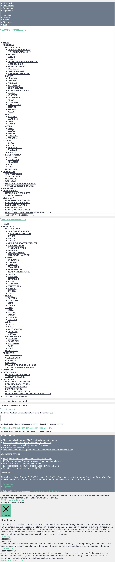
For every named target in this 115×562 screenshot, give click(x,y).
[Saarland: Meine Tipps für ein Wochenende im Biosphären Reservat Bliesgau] (4, 420)
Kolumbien (13, 162)
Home (6, 42)
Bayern (12, 54)
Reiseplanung (10, 191)
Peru (10, 167)
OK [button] (1, 500)
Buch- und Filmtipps (16, 205)
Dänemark (13, 78)
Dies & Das (8, 198)
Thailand (12, 150)
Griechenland (15, 88)
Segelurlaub (12, 176)
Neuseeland (11, 169)
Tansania (12, 138)
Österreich (14, 97)
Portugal (13, 102)
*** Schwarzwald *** (20, 52)
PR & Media (8, 5)
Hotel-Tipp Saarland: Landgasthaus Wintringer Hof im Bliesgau (26, 413)
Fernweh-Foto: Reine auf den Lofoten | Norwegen (25, 445)
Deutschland (12, 47)
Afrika (9, 126)
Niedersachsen (16, 64)
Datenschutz (8, 8)
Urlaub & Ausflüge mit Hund (20, 183)
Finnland (12, 83)
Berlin (11, 57)
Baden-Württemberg (19, 50)
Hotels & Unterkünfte (17, 193)
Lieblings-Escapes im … (17, 203)
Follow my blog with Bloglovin (46, 491)
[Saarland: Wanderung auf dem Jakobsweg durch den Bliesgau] (26, 428)
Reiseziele (8, 45)
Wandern (8, 188)
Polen (11, 100)
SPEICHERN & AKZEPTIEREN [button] (14, 560)
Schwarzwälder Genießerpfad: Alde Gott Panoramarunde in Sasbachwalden (38, 449)
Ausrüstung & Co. (15, 195)
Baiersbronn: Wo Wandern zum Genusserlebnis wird (27, 442)
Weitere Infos (19, 500)
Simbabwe (13, 136)
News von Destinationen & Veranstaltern (28, 212)
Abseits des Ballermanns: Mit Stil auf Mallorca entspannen (30, 440)
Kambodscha (15, 148)
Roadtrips (11, 179)
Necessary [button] (5, 536)
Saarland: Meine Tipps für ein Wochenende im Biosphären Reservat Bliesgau (32, 424)
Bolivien (12, 157)
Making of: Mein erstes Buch (16, 447)
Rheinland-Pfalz (17, 66)
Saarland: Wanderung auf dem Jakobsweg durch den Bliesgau (26, 431)
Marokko (13, 119)
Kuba (10, 164)
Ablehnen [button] (8, 500)
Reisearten (9, 172)
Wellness (10, 181)
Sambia (11, 133)
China (11, 143)
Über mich (7, 3)
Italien (11, 93)
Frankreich (14, 85)
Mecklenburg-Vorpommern (23, 62)
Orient (9, 114)
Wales (11, 112)
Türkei (11, 124)
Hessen (11, 59)
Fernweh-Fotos (13, 207)
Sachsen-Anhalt (16, 71)
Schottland (14, 105)
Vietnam (12, 152)
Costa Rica (13, 160)
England (12, 81)
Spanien (12, 109)
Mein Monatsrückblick (17, 200)
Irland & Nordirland (19, 90)
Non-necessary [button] (7, 548)
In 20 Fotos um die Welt (17, 210)
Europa (9, 76)
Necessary (7, 539)
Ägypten (12, 117)
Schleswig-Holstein (19, 74)
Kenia (11, 128)
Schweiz (12, 107)
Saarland (13, 69)
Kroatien (13, 95)
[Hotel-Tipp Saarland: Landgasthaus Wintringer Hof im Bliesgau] (7, 409)
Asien (8, 140)
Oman (11, 121)
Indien (11, 145)
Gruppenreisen (13, 174)
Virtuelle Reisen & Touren (19, 186)
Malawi (11, 131)
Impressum (8, 10)
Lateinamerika (13, 155)
